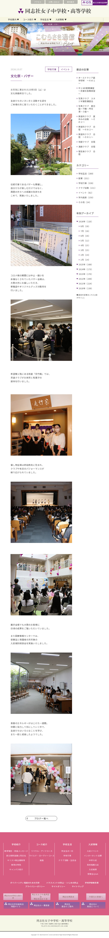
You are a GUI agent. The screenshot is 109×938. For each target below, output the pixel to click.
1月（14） (85, 259)
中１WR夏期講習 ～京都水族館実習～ (87, 91)
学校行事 (41, 24)
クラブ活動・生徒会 (67, 860)
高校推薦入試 (93, 864)
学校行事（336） (86, 183)
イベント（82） (85, 192)
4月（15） (85, 245)
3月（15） (85, 250)
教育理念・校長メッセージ (16, 851)
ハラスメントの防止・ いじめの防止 (62, 882)
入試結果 (93, 869)
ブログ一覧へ (41, 818)
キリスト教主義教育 (16, 860)
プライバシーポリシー (35, 886)
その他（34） (84, 202)
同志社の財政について (93, 905)
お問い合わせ (54, 2)
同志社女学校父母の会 (13, 896)
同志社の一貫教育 (41, 905)
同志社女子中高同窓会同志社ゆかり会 (40, 896)
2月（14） (85, 254)
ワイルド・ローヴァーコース (41, 855)
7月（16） (85, 231)
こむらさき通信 (29, 24)
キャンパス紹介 (16, 869)
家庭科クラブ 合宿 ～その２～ (86, 128)
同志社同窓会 (68, 896)
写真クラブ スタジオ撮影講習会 (86, 100)
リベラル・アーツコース (42, 851)
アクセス (37, 2)
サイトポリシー (58, 886)
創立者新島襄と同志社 (16, 855)
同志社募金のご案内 (67, 905)
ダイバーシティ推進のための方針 (25, 882)
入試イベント (93, 851)
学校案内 (12, 19)
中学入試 (93, 860)
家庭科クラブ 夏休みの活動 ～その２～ (86, 119)
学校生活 (44, 19)
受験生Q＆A (92, 874)
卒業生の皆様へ (96, 896)
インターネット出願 (93, 855)
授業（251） (84, 178)
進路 (42, 860)
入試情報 (60, 19)
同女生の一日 (67, 851)
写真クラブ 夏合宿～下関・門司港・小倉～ (86, 109)
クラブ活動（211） (87, 187)
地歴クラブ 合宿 (86, 141)
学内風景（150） (86, 197)
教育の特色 (16, 864)
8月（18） (85, 226)
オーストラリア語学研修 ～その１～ (86, 80)
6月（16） (85, 235)
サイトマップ (78, 886)
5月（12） (85, 240)
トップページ (15, 24)
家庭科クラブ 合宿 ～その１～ (86, 135)
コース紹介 (28, 19)
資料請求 (70, 2)
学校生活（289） (86, 173)
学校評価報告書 (92, 882)
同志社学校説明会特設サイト (16, 905)
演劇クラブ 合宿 (86, 146)
